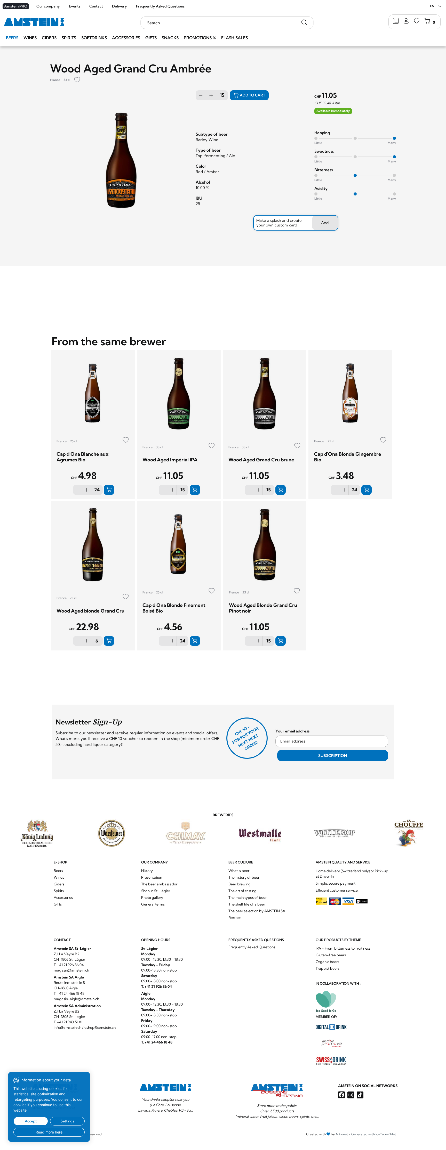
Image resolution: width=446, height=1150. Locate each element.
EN (432, 6)
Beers (12, 37)
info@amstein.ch (67, 1027)
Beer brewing (239, 884)
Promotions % (200, 37)
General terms (153, 904)
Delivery (119, 6)
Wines (30, 37)
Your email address (292, 731)
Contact (96, 6)
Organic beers (327, 961)
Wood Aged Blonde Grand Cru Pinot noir (263, 608)
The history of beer (243, 877)
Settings (67, 1121)
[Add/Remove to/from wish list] (77, 80)
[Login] (406, 21)
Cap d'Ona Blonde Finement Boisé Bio (173, 608)
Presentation (151, 877)
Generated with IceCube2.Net (373, 1134)
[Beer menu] (396, 21)
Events (74, 6)
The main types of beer (247, 897)
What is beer (238, 870)
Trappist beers (327, 968)
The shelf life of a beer (246, 904)
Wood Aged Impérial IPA (169, 460)
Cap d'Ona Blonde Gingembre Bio (347, 457)
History (147, 870)
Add (325, 222)
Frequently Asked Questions (160, 6)
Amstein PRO (15, 6)
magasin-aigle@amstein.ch (76, 999)
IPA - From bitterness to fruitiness (343, 948)
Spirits (69, 37)
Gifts (151, 37)
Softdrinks (94, 37)
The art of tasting (242, 890)
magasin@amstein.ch (71, 970)
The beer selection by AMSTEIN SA (256, 911)
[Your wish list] (417, 21)
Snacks (170, 37)
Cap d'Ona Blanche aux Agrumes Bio (82, 457)
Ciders (49, 37)
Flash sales (234, 37)
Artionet (342, 1134)
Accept (31, 1121)
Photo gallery (152, 897)
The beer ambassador (159, 884)
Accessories (126, 37)
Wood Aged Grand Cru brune (261, 460)
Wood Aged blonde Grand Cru (90, 611)
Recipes (234, 917)
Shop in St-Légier (155, 890)
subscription (332, 755)
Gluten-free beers (331, 955)
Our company (48, 6)
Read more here (49, 1132)
